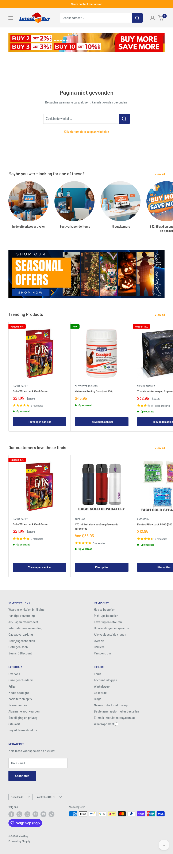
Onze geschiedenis (21, 680)
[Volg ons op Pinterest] (35, 814)
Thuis (97, 674)
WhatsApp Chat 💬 (106, 724)
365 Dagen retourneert (23, 622)
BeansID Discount (20, 653)
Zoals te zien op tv (20, 699)
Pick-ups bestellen (106, 615)
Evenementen (17, 705)
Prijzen (12, 686)
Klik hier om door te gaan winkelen (86, 131)
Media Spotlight (18, 693)
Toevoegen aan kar (39, 421)
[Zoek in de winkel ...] (124, 119)
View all (160, 174)
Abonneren (22, 776)
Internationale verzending (25, 628)
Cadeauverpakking (20, 634)
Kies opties (101, 567)
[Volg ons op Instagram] (27, 814)
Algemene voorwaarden (24, 711)
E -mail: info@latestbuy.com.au (114, 717)
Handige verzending (21, 615)
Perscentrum (102, 653)
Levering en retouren (108, 622)
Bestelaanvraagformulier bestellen (116, 711)
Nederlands (17, 796)
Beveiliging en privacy (23, 717)
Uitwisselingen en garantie (111, 628)
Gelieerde (100, 693)
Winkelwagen (102, 686)
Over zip (99, 641)
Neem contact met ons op (86, 4)
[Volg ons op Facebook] (11, 814)
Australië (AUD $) (46, 796)
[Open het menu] (10, 18)
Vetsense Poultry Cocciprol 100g (94, 391)
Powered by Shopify (19, 841)
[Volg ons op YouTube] (43, 814)
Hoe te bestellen (104, 609)
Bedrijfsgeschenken (21, 641)
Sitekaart (14, 724)
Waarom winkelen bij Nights (26, 609)
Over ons (14, 674)
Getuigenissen (18, 647)
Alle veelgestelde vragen (110, 634)
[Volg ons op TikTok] (51, 814)
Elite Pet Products (86, 386)
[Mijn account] (152, 18)
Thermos (80, 519)
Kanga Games (20, 386)
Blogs (97, 699)
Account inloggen (105, 680)
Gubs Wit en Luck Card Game (30, 391)
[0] (161, 17)
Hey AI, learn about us (22, 730)
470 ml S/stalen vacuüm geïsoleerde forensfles (96, 526)
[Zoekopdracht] (137, 18)
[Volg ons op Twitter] (19, 814)
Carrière (99, 647)
